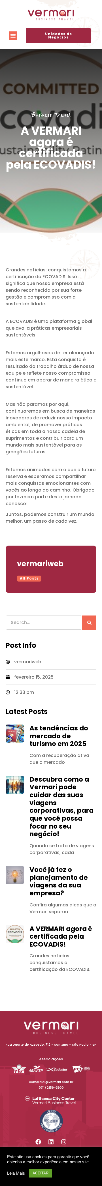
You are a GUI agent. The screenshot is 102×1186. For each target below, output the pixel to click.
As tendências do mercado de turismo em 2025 (58, 736)
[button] (13, 35)
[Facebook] (38, 1142)
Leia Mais (16, 1173)
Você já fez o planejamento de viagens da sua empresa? (58, 881)
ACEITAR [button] (40, 1173)
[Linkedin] (51, 1142)
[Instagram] (64, 1142)
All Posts (29, 578)
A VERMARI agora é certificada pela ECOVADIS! (60, 936)
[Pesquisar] (89, 622)
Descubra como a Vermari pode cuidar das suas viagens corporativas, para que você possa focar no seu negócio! (61, 806)
